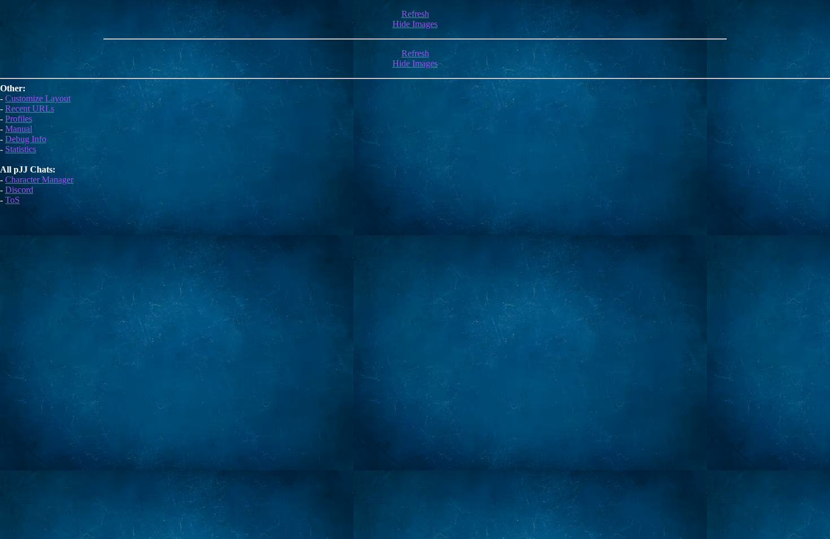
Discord (19, 190)
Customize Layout (38, 98)
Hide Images (415, 24)
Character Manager (39, 179)
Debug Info (25, 139)
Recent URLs (29, 108)
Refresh (415, 14)
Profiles (18, 118)
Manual (18, 129)
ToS (12, 200)
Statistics (20, 149)
